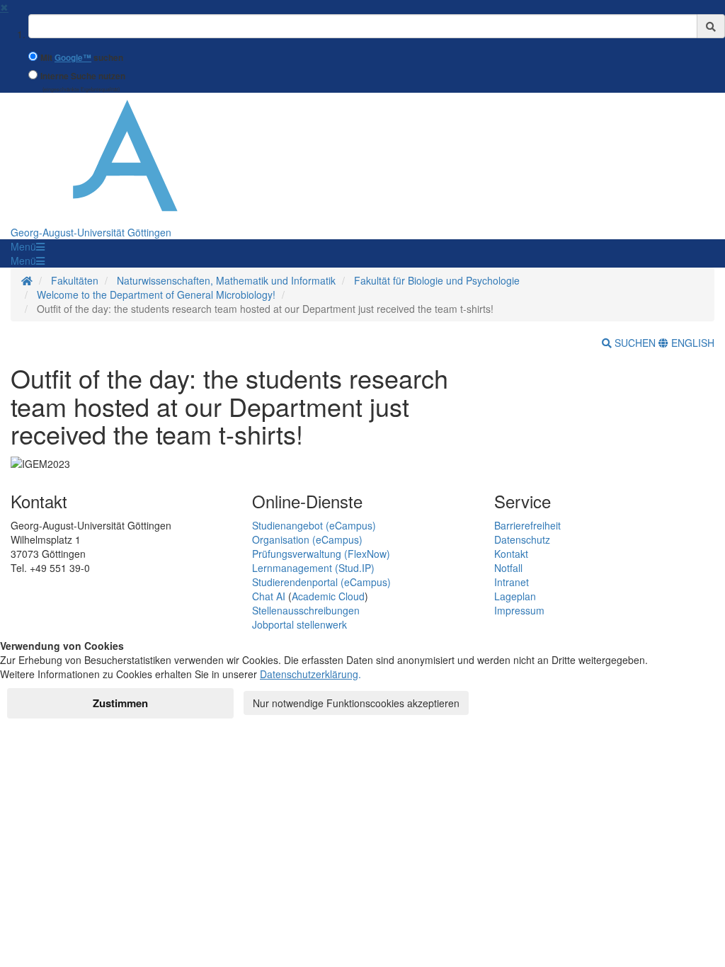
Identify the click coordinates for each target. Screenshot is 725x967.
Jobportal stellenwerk (299, 624)
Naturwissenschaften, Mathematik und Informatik (226, 280)
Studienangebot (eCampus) (314, 525)
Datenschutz (522, 539)
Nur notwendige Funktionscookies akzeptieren (356, 703)
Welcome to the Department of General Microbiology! (156, 294)
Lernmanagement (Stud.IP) (313, 568)
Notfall (508, 568)
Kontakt (511, 554)
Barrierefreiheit (527, 525)
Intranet (511, 582)
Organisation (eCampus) (307, 539)
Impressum (519, 610)
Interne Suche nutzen (82, 76)
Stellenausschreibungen (306, 610)
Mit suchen (81, 58)
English (691, 343)
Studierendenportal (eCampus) (321, 582)
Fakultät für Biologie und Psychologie (437, 280)
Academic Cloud (328, 596)
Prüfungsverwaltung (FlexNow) (321, 554)
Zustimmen (120, 703)
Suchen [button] (635, 343)
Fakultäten (74, 280)
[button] (28, 246)
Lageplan (515, 596)
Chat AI (268, 596)
